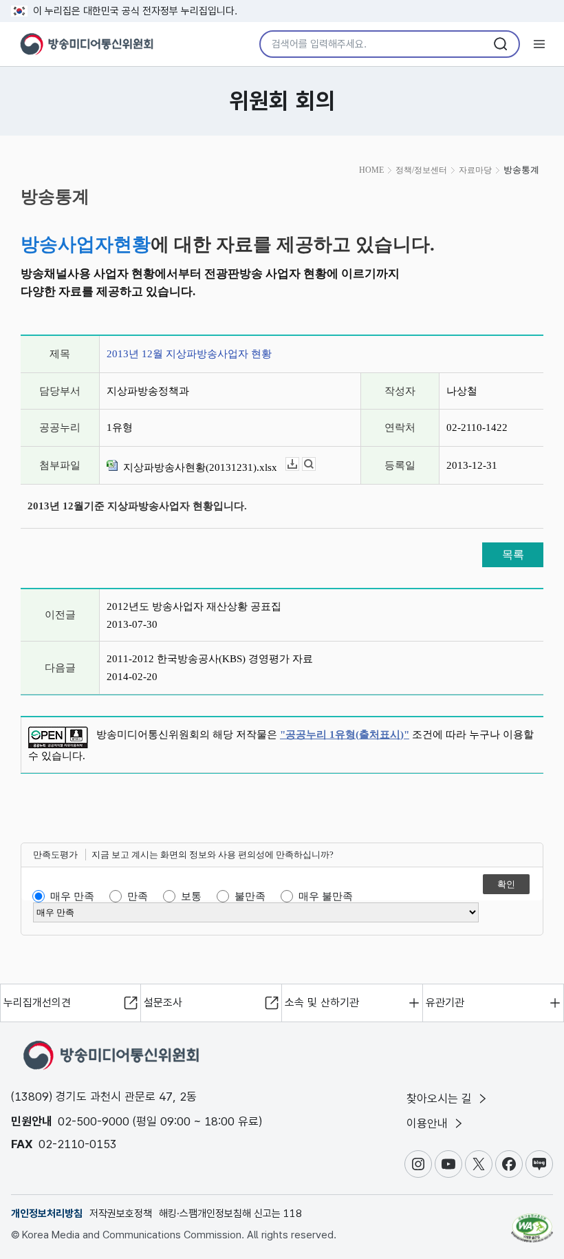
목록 (513, 554)
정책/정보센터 (421, 170)
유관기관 (445, 1002)
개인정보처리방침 (47, 1213)
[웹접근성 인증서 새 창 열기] (532, 1222)
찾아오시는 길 (440, 1098)
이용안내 (428, 1123)
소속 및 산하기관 (322, 1002)
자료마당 (475, 170)
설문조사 (163, 1002)
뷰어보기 (315, 464)
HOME (371, 170)
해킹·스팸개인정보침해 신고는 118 (230, 1213)
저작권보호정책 (120, 1213)
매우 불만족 (326, 896)
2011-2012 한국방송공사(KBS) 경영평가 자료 (210, 658)
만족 (137, 896)
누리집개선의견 (37, 1002)
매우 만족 (72, 896)
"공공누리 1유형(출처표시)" (344, 734)
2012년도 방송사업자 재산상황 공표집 (194, 606)
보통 (191, 896)
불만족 (250, 896)
